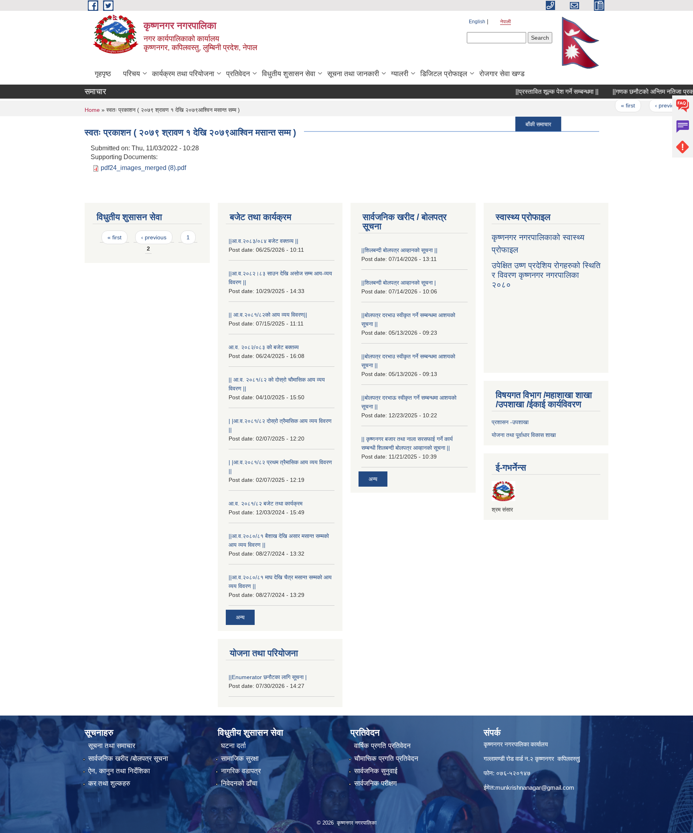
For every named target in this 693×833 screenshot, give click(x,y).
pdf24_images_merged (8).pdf (143, 167)
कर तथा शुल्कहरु (109, 783)
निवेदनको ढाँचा (239, 783)
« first (613, 105)
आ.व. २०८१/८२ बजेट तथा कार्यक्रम (265, 503)
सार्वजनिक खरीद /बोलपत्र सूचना (128, 758)
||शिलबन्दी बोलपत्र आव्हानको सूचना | (398, 282)
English (477, 21)
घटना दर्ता (233, 746)
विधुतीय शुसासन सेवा (288, 74)
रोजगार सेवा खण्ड (502, 74)
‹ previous (652, 105)
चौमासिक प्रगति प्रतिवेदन (386, 758)
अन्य (240, 617)
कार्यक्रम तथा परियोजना (183, 74)
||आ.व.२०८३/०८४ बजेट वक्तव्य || (263, 241)
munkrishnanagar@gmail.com (534, 787)
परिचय (131, 74)
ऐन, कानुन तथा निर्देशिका (119, 771)
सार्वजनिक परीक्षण (375, 783)
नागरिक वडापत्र (241, 771)
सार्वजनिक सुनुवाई (375, 771)
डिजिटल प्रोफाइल (443, 74)
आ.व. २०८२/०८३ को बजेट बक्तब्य (264, 347)
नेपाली (505, 21)
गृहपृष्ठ (103, 74)
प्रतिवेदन (238, 74)
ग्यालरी (399, 74)
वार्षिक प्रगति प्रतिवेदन (382, 746)
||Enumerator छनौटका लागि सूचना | (268, 677)
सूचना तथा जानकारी (353, 74)
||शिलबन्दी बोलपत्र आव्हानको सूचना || (399, 250)
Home (92, 110)
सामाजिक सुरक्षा (240, 758)
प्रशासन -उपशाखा (510, 422)
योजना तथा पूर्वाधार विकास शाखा (524, 435)
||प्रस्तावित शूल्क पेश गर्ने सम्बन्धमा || (542, 91)
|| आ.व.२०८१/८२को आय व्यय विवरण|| (268, 314)
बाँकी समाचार (523, 124)
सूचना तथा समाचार (111, 746)
